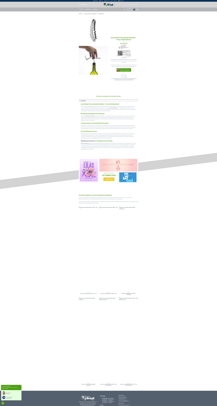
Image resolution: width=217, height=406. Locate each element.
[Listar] (123, 73)
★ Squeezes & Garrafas (90, 13)
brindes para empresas (123, 78)
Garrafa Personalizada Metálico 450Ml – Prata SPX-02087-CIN (108, 385)
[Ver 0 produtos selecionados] (134, 9)
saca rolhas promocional (125, 79)
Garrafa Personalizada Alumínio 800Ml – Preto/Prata (88, 385)
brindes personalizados (131, 78)
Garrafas (101, 13)
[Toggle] (80, 101)
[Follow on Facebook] (80, 5)
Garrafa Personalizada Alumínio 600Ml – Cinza (108, 293)
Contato (95, 9)
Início (80, 13)
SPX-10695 (131, 79)
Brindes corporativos (85, 143)
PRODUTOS (88, 9)
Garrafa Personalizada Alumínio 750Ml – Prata (88, 293)
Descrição (83, 100)
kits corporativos (113, 107)
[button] (133, 5)
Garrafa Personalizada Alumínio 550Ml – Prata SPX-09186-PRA (128, 385)
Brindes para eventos (88, 141)
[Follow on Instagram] (82, 5)
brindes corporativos (116, 78)
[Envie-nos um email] (86, 5)
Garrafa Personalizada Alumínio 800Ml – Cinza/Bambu (128, 294)
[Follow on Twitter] (84, 5)
